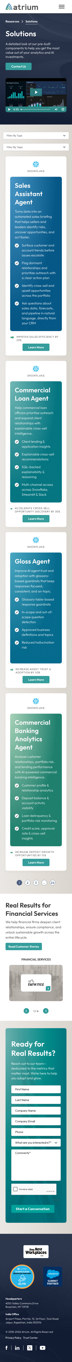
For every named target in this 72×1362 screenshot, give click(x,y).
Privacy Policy (13, 1337)
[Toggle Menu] (62, 7)
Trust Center (30, 1337)
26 (52, 883)
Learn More (36, 347)
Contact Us (18, 66)
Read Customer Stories (23, 946)
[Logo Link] (36, 1251)
